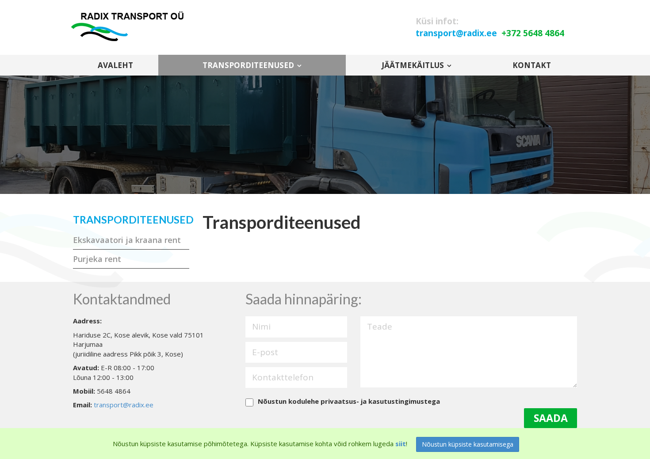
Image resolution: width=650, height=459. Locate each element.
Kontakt (531, 65)
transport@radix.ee (123, 404)
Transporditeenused (248, 65)
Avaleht (115, 65)
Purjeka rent (97, 259)
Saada (551, 418)
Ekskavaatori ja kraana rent (127, 240)
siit (400, 443)
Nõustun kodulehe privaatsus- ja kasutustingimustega (349, 401)
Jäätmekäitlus (413, 65)
